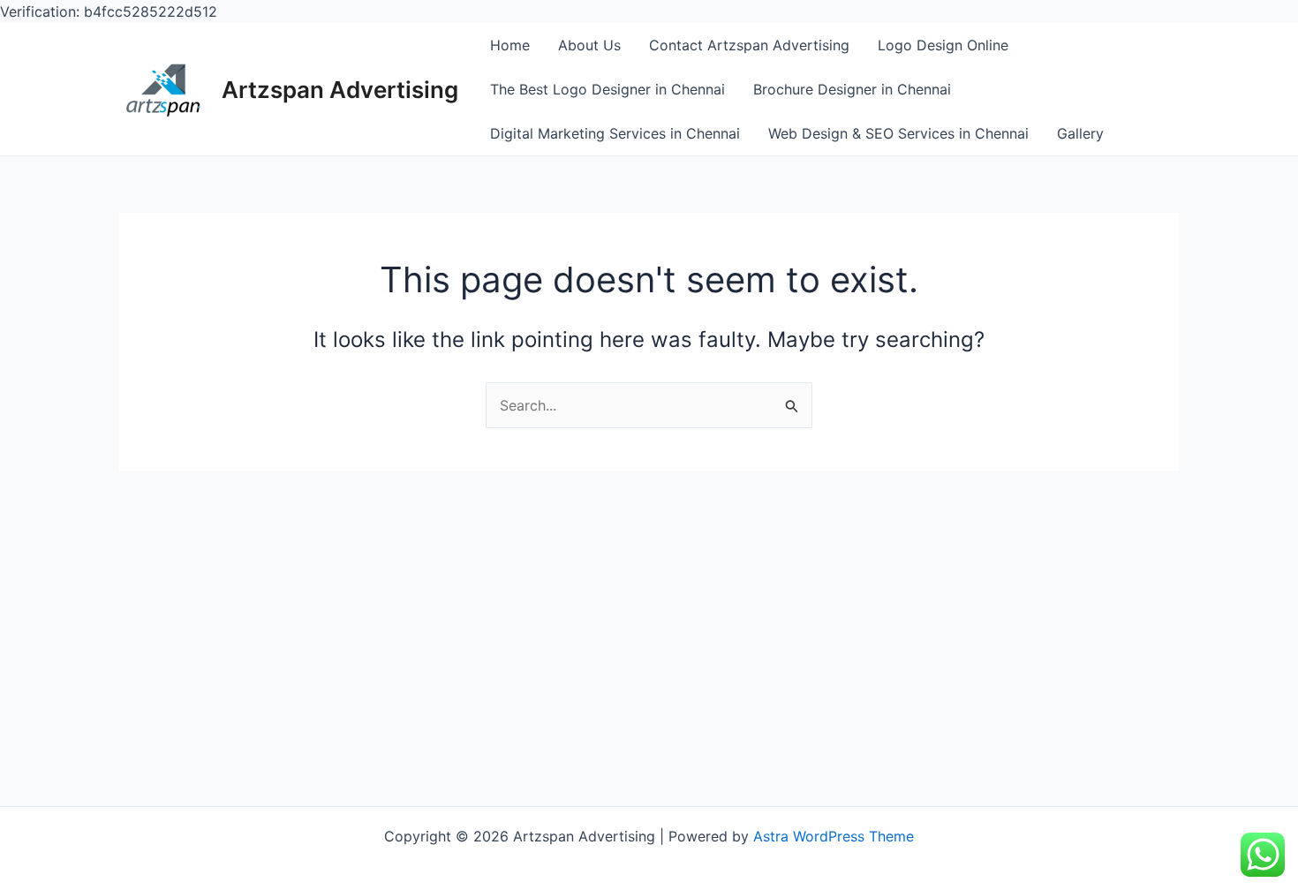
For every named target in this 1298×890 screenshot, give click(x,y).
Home (510, 45)
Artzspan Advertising (340, 89)
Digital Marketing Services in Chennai (615, 133)
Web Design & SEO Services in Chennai (898, 133)
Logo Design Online (943, 45)
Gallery (1080, 133)
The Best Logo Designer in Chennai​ (607, 89)
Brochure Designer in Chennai (852, 89)
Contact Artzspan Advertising (749, 45)
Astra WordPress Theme (833, 836)
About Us (589, 45)
